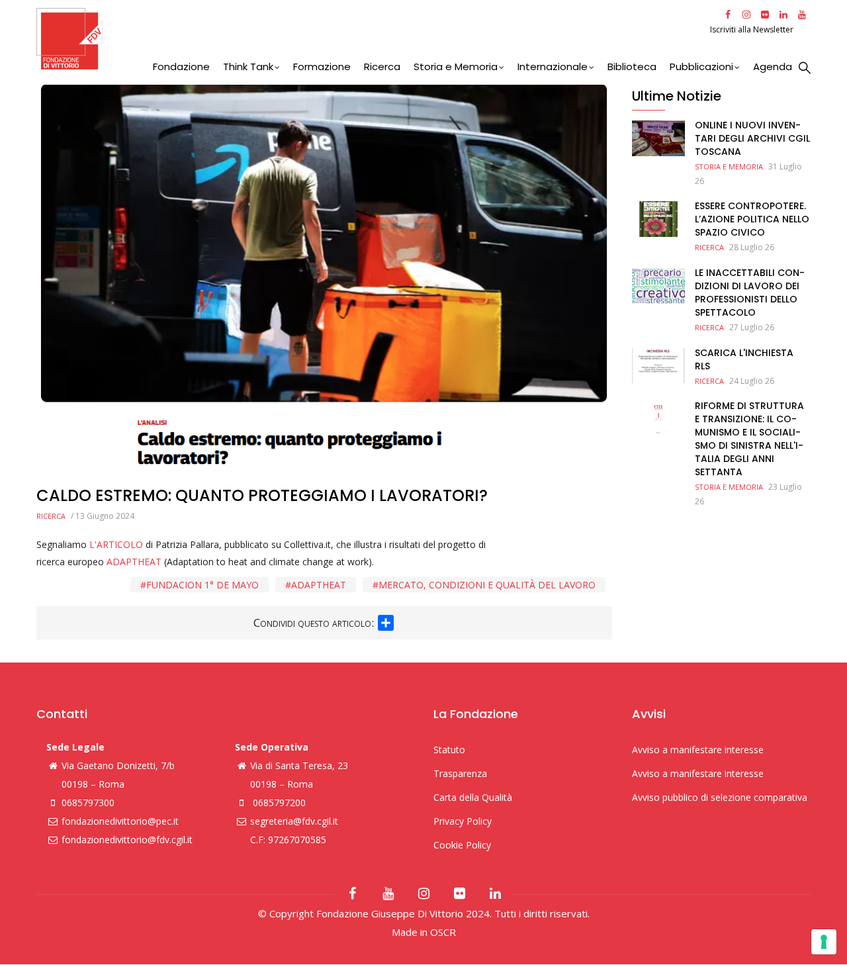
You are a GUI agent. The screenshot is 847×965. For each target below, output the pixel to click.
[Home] (371, 38)
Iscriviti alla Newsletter (752, 29)
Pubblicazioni (701, 66)
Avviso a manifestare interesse (698, 749)
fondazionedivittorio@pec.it (120, 821)
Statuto (449, 749)
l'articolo (117, 544)
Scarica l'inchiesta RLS (744, 359)
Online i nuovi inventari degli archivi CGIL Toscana (752, 138)
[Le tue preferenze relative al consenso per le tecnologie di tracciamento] (823, 941)
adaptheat (318, 584)
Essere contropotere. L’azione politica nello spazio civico (752, 219)
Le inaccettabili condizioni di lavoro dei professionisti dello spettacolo (750, 292)
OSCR (443, 932)
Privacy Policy (462, 821)
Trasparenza (460, 773)
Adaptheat (135, 561)
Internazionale (552, 66)
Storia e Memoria (456, 66)
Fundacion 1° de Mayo (202, 584)
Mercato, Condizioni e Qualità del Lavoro (487, 584)
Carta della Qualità (472, 797)
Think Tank (248, 66)
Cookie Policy (462, 845)
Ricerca (382, 66)
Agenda (772, 66)
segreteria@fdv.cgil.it (294, 821)
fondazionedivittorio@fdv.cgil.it (127, 839)
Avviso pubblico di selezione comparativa (719, 797)
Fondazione (181, 66)
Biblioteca (631, 66)
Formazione (322, 66)
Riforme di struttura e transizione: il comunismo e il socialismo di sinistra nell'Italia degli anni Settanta (749, 439)
